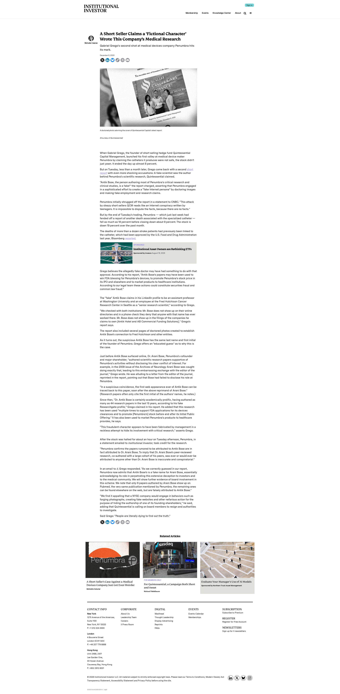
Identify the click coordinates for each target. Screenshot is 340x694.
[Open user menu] (251, 12)
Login (105, 689)
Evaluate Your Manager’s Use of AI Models (226, 581)
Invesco (148, 253)
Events (205, 13)
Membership (192, 13)
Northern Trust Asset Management (227, 586)
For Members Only (152, 580)
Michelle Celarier (93, 589)
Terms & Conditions (195, 677)
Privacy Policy (144, 680)
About (238, 13)
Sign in (249, 5)
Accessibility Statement (122, 680)
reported (130, 238)
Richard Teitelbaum (152, 591)
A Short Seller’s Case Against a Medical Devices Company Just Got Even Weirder (111, 583)
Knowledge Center (222, 13)
